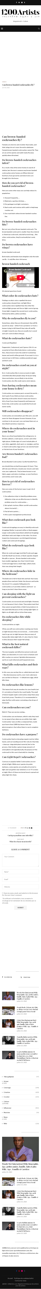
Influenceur (21, 1108)
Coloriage (21, 1088)
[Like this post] (23, 828)
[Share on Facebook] (25, 828)
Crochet (21, 1097)
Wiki (21, 1123)
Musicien (21, 1112)
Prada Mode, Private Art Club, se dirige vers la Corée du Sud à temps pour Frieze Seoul (27, 1009)
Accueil (10, 1278)
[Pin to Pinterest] (29, 828)
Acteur (6, 1081)
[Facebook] (16, 2)
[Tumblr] (24, 2)
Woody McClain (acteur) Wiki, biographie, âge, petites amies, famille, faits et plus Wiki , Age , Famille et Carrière (27, 996)
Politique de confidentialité (23, 1278)
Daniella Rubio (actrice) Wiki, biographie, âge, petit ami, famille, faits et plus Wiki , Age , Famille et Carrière (27, 1040)
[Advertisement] (20, 59)
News (6, 1117)
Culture (6, 1101)
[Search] (39, 29)
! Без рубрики (21, 1077)
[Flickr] (21, 2)
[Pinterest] (19, 2)
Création (21, 1092)
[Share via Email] (31, 828)
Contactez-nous (20, 1281)
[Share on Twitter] (27, 828)
